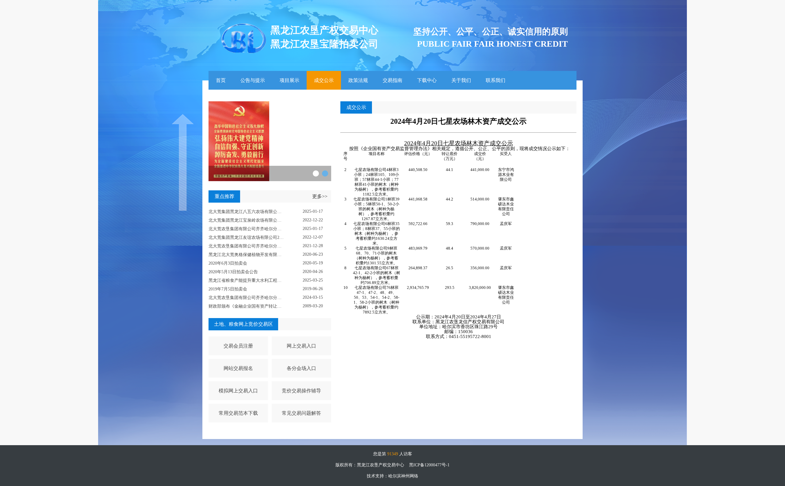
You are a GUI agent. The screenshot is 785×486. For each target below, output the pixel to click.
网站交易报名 (238, 368)
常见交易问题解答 (301, 413)
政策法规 (358, 80)
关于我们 (461, 80)
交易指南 (392, 80)
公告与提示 (252, 80)
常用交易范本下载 (238, 413)
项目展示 (289, 80)
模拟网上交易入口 (238, 390)
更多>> (319, 196)
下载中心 (427, 80)
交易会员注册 (238, 345)
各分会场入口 (301, 368)
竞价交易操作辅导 (301, 390)
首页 (221, 80)
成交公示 (324, 80)
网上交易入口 (301, 345)
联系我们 (495, 80)
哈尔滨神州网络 (403, 476)
